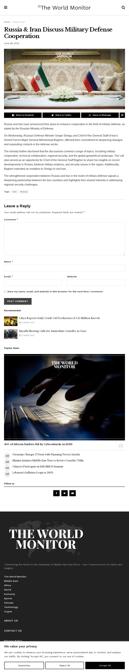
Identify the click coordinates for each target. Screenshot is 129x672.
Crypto (8, 611)
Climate (8, 602)
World (7, 589)
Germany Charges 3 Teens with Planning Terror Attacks (46, 454)
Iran (14, 192)
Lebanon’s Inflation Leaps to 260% (33, 472)
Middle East (19, 22)
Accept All (105, 665)
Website (72, 276)
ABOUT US (11, 620)
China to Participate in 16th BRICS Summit (37, 466)
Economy (9, 594)
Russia (23, 192)
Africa (7, 585)
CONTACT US (13, 630)
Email (8, 276)
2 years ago (28, 322)
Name (8, 261)
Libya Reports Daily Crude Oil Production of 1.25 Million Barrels (59, 318)
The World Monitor (15, 576)
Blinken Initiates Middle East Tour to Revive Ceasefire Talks (48, 460)
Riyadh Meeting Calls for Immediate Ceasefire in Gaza (52, 331)
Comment (11, 219)
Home (7, 22)
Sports (8, 598)
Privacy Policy (13, 640)
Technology (11, 607)
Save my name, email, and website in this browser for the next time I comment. (55, 291)
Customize (24, 665)
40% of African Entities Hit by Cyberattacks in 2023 (38, 444)
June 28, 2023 (11, 43)
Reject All (64, 665)
